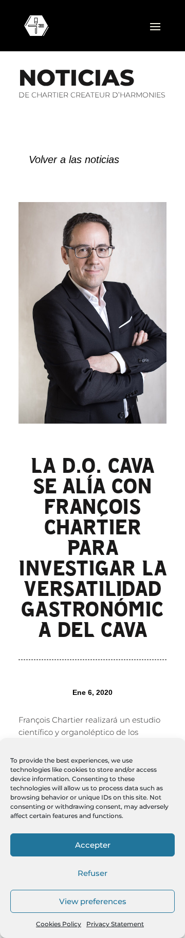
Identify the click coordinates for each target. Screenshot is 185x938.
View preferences (92, 901)
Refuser (92, 873)
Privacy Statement (115, 924)
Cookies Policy (58, 924)
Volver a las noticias (74, 159)
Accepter (92, 845)
